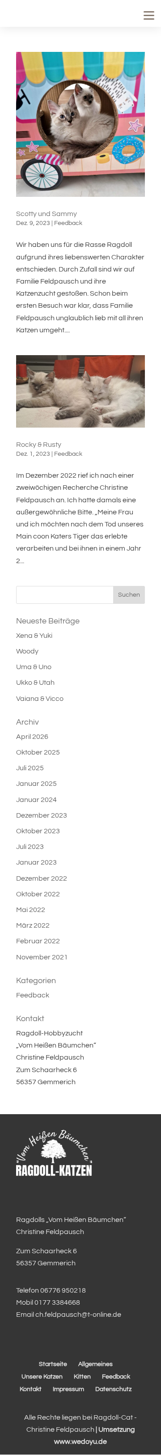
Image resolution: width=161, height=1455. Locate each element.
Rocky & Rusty (38, 444)
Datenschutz (113, 1389)
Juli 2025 (30, 768)
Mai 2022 (30, 909)
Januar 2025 (36, 783)
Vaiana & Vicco (40, 698)
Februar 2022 (38, 941)
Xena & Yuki (34, 635)
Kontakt (31, 1389)
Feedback (68, 223)
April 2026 (32, 736)
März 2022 (33, 925)
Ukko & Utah (35, 682)
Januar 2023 (36, 862)
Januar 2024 (36, 799)
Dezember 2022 (41, 878)
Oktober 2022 (38, 894)
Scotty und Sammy (46, 213)
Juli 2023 (30, 846)
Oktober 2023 (38, 831)
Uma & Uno (33, 666)
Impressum (68, 1389)
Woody (27, 651)
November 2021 (42, 957)
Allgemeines (95, 1364)
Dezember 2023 (41, 815)
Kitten (82, 1377)
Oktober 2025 (38, 752)
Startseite (53, 1364)
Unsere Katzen (42, 1377)
